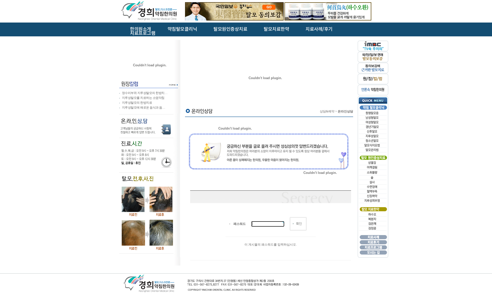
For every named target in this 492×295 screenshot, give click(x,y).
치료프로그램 (142, 33)
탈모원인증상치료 (230, 29)
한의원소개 (140, 29)
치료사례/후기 (319, 29)
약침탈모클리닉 (182, 29)
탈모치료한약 (276, 29)
